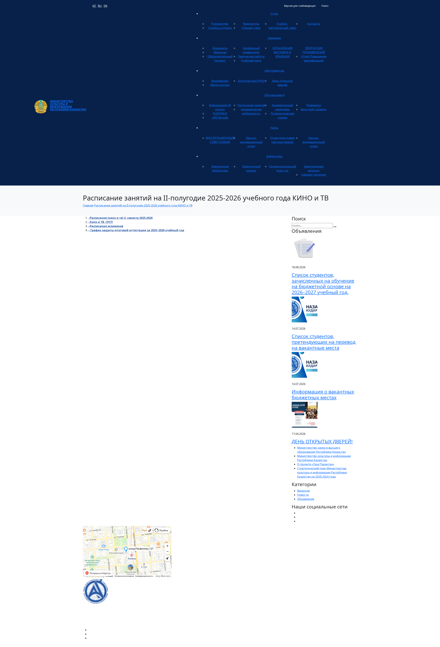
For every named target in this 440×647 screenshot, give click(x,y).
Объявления (305, 499)
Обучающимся (274, 95)
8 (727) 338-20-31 (279, 542)
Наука (274, 128)
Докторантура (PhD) (251, 81)
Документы (220, 48)
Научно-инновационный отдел (251, 142)
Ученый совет (251, 28)
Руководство (219, 24)
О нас (274, 13)
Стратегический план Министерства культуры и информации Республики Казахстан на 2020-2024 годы (322, 472)
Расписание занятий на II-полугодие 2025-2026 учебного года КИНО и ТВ (143, 205)
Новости (303, 495)
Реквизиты (313, 105)
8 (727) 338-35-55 (303, 598)
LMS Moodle (220, 117)
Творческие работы (251, 56)
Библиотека (274, 156)
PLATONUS (220, 113)
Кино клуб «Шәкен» (314, 109)
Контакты (313, 24)
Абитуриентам (274, 71)
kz (94, 6)
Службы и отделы (220, 28)
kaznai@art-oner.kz (304, 587)
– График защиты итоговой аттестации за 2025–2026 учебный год (136, 230)
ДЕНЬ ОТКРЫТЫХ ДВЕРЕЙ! (322, 441)
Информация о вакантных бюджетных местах (323, 394)
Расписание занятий (251, 105)
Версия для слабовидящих (300, 5)
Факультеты (251, 24)
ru (100, 6)
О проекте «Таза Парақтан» (315, 464)
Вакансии (220, 52)
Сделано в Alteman (344, 645)
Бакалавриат (220, 81)
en (105, 6)
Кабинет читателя (313, 175)
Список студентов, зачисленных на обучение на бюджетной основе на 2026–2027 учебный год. (323, 283)
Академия (274, 38)
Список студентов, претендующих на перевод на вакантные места (323, 342)
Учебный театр (251, 60)
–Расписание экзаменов (105, 226)
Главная (88, 205)
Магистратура (219, 85)
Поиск (324, 5)
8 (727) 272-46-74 (186, 542)
